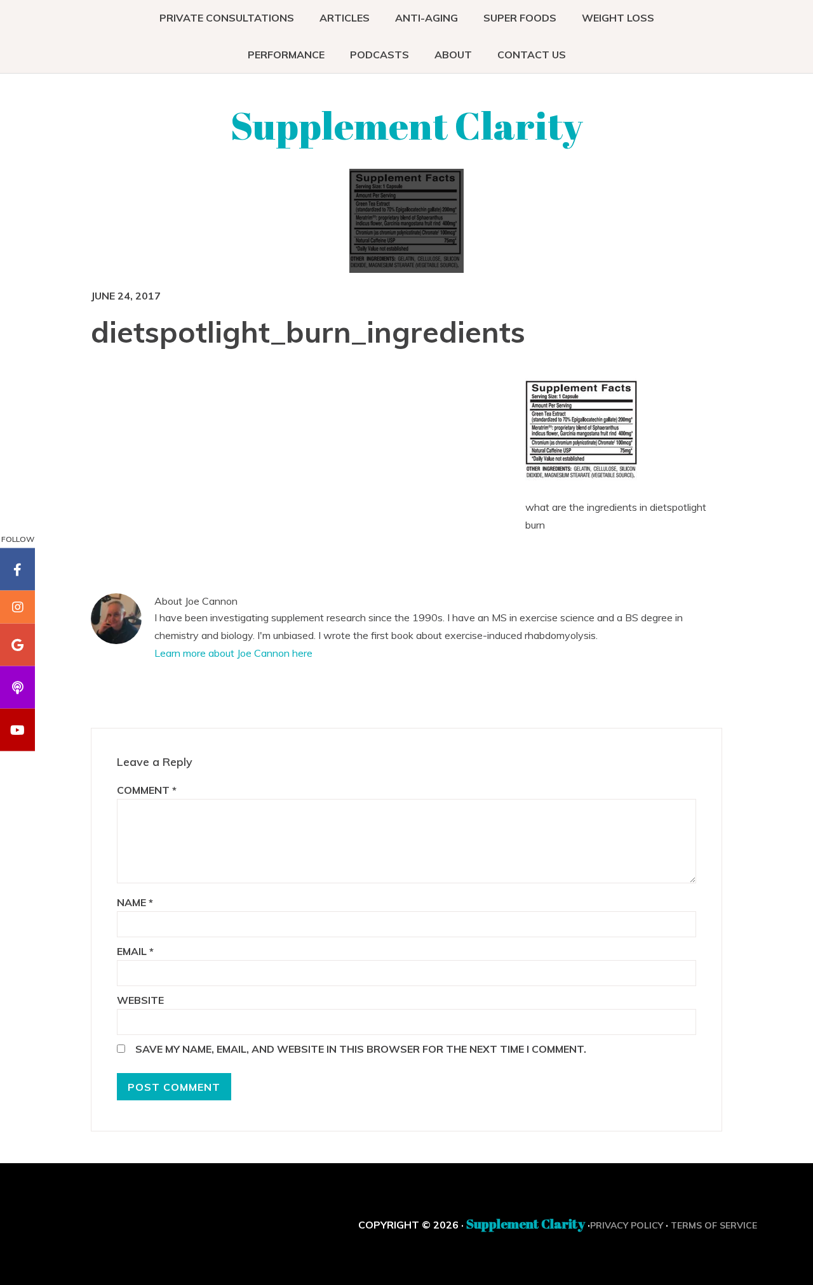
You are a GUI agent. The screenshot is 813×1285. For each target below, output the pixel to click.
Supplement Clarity (407, 125)
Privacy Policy (626, 1225)
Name (135, 902)
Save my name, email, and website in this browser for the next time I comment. (360, 1049)
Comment (147, 790)
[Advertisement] (415, 471)
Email (135, 951)
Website (140, 1000)
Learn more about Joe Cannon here (233, 653)
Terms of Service (714, 1225)
